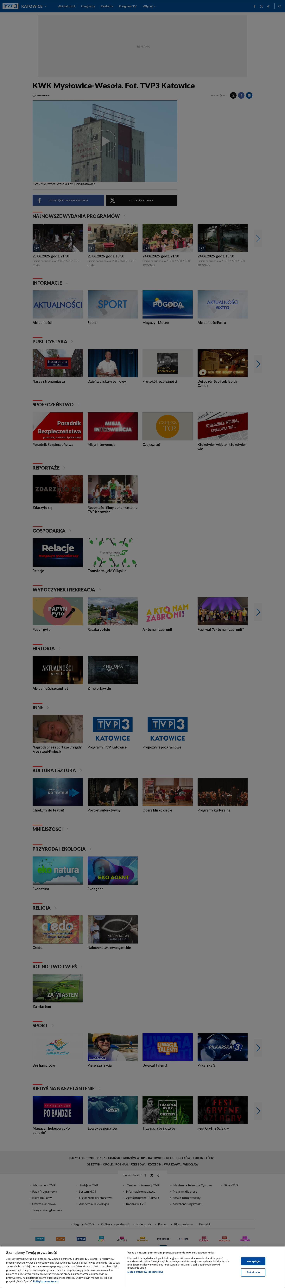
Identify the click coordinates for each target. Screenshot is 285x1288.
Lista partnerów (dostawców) (145, 1271)
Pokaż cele (253, 1272)
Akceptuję (253, 1261)
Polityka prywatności (46, 1281)
